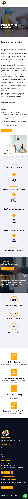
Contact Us (4, 268)
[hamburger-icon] (23, 3)
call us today (4, 487)
